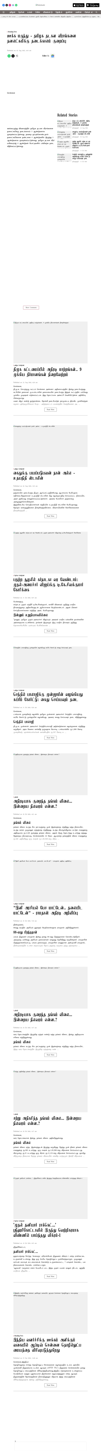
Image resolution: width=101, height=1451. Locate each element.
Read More (50, 410)
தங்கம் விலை (19, 1046)
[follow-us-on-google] (52, 56)
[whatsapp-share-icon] (9, 57)
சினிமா (37, 12)
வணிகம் (78, 12)
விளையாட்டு (47, 12)
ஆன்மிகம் (68, 12)
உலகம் (29, 12)
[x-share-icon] (13, 57)
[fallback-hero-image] (64, 124)
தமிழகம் (12, 12)
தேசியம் (21, 12)
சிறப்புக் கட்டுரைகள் (92, 12)
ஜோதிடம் (59, 12)
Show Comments (31, 308)
